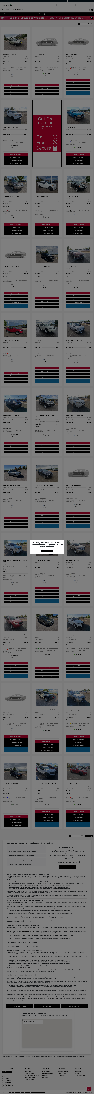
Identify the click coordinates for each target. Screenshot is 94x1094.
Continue (47, 551)
